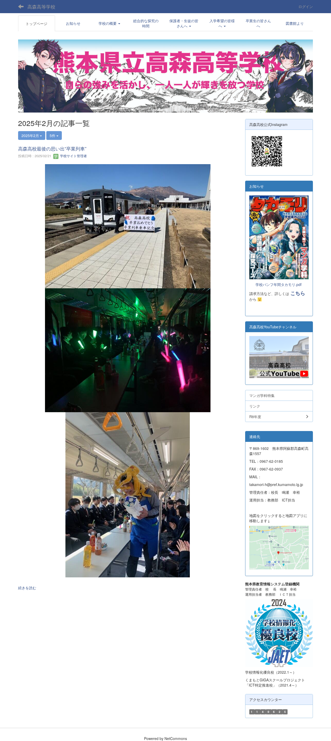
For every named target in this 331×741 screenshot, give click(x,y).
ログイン (305, 6)
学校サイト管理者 (73, 155)
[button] (109, 23)
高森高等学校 (41, 6)
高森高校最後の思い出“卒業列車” (54, 148)
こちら (297, 293)
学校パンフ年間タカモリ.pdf (278, 284)
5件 (53, 135)
